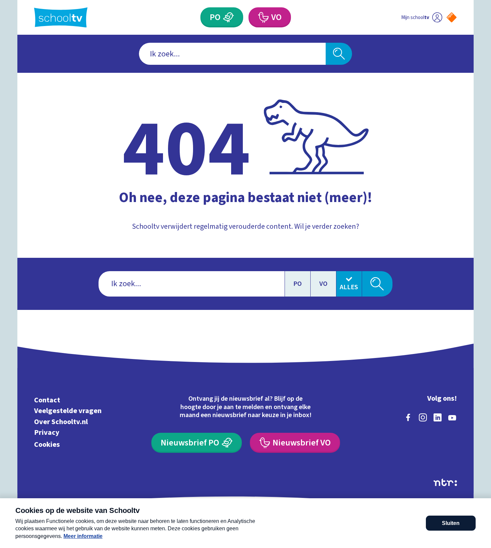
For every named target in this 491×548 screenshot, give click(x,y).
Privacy (46, 432)
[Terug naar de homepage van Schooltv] (61, 17)
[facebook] (408, 417)
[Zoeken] (339, 54)
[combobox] (232, 54)
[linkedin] (437, 417)
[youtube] (452, 417)
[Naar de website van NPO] (451, 17)
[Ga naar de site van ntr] (445, 482)
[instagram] (423, 417)
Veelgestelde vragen (68, 411)
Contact (47, 400)
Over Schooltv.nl (61, 421)
